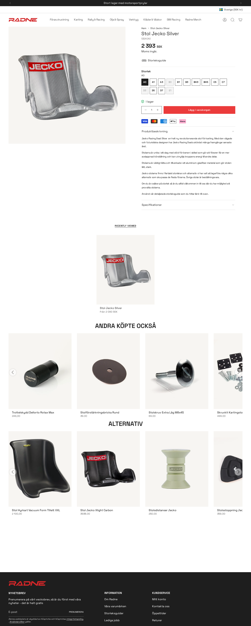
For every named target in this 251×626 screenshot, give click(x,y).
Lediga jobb (112, 620)
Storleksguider (113, 613)
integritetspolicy (74, 619)
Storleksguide (157, 60)
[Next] (240, 3)
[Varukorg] (240, 20)
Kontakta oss (160, 606)
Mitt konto (159, 599)
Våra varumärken (115, 606)
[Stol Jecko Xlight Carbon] (108, 469)
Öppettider (159, 613)
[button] (59, 20)
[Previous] (10, 3)
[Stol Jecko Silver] (125, 270)
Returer (157, 620)
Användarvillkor (17, 621)
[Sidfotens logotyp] (27, 583)
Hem (143, 28)
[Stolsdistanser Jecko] (176, 469)
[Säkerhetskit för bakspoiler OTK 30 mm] (40, 371)
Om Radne (110, 599)
